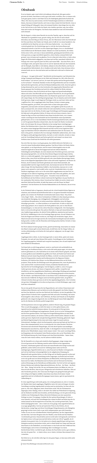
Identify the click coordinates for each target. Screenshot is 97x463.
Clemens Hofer (16, 2)
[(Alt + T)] (24, 2)
